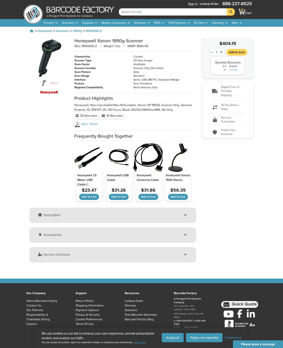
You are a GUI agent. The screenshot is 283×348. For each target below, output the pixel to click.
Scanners (62, 30)
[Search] (231, 12)
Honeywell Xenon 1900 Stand (178, 177)
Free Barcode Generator (141, 314)
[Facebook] (239, 313)
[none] (237, 23)
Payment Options (87, 310)
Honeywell (45, 30)
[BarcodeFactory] (33, 12)
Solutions (131, 310)
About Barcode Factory (41, 300)
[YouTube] (228, 314)
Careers (31, 324)
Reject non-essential (204, 337)
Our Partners (34, 310)
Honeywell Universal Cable (148, 177)
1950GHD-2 (93, 30)
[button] (227, 91)
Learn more (140, 342)
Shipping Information (90, 305)
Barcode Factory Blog (139, 319)
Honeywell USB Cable (118, 177)
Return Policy (85, 300)
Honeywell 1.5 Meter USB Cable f (87, 180)
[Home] (31, 30)
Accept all (172, 337)
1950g (77, 30)
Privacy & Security (88, 314)
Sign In (193, 4)
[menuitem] (50, 23)
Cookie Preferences (89, 319)
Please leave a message (258, 344)
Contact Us (33, 305)
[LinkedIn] (250, 314)
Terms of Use (85, 324)
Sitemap (130, 305)
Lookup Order (209, 3)
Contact (233, 70)
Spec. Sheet (88, 124)
